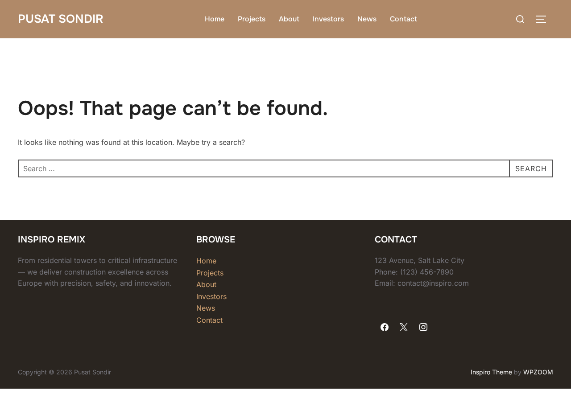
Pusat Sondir (60, 19)
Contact (403, 19)
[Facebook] (384, 327)
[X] (404, 327)
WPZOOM (538, 372)
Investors (328, 19)
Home (214, 19)
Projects (251, 19)
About (289, 19)
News (367, 19)
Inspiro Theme (491, 372)
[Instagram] (423, 327)
